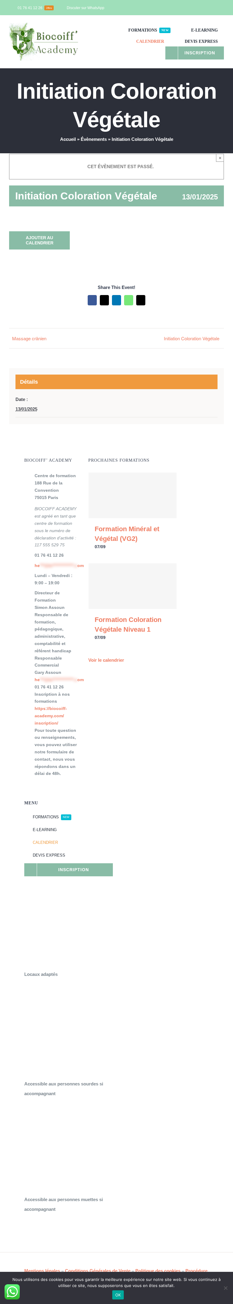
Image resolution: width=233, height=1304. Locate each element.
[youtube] (212, 7)
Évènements (94, 139)
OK (118, 1294)
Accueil (68, 139)
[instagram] (202, 7)
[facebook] (193, 7)
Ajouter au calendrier (39, 240)
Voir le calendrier (106, 660)
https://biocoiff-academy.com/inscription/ (51, 715)
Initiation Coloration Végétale (191, 338)
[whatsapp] (222, 7)
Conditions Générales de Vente (97, 1270)
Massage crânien (29, 338)
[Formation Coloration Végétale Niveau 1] (133, 586)
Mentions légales (42, 1270)
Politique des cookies (158, 1270)
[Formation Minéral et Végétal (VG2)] (133, 495)
